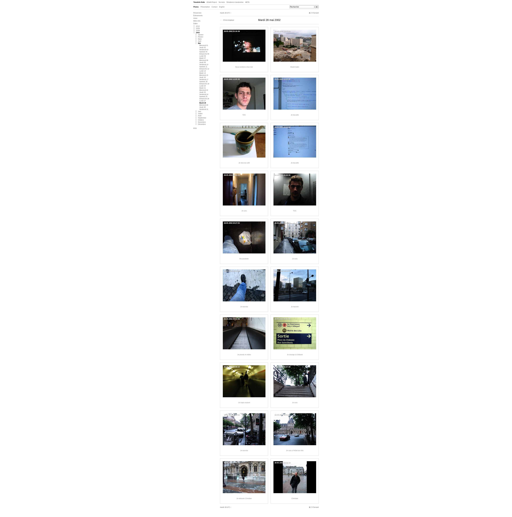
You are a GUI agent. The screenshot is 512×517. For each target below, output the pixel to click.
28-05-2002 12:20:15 (232, 127)
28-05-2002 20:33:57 (282, 271)
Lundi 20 (202, 86)
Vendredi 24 (203, 94)
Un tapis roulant (244, 403)
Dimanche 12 (204, 69)
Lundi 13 (202, 71)
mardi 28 (223, 13)
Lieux (195, 18)
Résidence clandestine (235, 2)
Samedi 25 (203, 96)
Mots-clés (196, 21)
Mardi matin (294, 67)
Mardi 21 (202, 88)
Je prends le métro (244, 355)
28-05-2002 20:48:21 (232, 415)
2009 (198, 28)
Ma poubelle (244, 259)
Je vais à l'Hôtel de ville (294, 450)
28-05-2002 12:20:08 (282, 79)
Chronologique (228, 20)
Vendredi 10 (203, 65)
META (247, 2)
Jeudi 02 (202, 47)
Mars (200, 39)
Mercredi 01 (203, 45)
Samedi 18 (203, 82)
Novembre (202, 122)
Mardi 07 (202, 58)
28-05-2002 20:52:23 (232, 463)
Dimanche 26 (204, 99)
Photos (196, 7)
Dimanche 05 (204, 54)
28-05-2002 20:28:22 (232, 271)
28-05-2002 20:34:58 (232, 319)
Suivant (316, 13)
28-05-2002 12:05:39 (232, 79)
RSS (195, 128)
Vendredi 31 (203, 109)
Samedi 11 (203, 67)
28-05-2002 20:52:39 (282, 463)
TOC (244, 115)
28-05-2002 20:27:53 (282, 223)
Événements (198, 16)
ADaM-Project (212, 2)
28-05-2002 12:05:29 (282, 31)
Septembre (202, 118)
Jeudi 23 (202, 92)
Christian (294, 498)
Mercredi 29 (203, 105)
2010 (198, 26)
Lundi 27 (202, 101)
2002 (198, 33)
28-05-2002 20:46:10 (232, 367)
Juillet (200, 114)
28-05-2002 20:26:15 (232, 175)
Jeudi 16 (202, 77)
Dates (195, 24)
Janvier (200, 35)
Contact (214, 7)
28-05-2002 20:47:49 (282, 367)
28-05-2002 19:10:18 (282, 127)
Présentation (205, 7)
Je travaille (295, 115)
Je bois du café (244, 163)
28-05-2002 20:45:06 (282, 319)
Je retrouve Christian (244, 498)
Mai (199, 43)
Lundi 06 (202, 56)
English (222, 7)
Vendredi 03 (203, 50)
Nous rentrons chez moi (244, 67)
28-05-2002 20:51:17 (282, 415)
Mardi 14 (202, 73)
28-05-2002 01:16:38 (232, 31)
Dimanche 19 (204, 84)
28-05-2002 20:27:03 (232, 223)
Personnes (197, 13)
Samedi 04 (203, 52)
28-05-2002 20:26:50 (282, 175)
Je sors (244, 211)
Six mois (222, 2)
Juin (199, 111)
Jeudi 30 (202, 107)
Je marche (244, 307)
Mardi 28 (202, 103)
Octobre (201, 120)
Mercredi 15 (203, 75)
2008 (198, 30)
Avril (199, 41)
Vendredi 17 (203, 79)
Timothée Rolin (199, 2)
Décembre (202, 124)
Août (199, 116)
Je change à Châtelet (295, 355)
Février (200, 37)
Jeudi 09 (202, 62)
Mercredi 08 (203, 60)
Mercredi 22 (203, 90)
